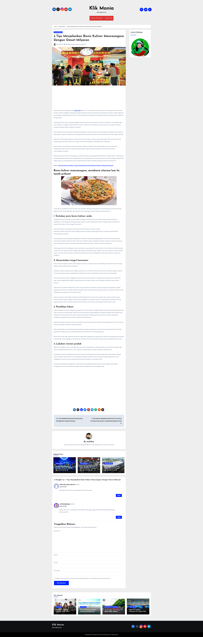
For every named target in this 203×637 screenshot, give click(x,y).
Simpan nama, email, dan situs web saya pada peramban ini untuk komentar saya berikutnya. (83, 578)
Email (56, 562)
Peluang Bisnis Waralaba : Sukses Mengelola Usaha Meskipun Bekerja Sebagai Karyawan (85, 165)
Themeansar (114, 634)
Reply (118, 495)
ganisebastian (62, 470)
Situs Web (57, 570)
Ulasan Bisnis (58, 32)
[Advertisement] (89, 98)
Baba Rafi (77, 110)
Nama (56, 555)
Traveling (114, 607)
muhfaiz (61, 44)
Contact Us (108, 18)
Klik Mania (101, 8)
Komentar (57, 531)
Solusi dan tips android (67, 484)
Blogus (106, 634)
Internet (58, 607)
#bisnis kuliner (71, 44)
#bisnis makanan (81, 44)
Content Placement (97, 18)
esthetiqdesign (65, 504)
